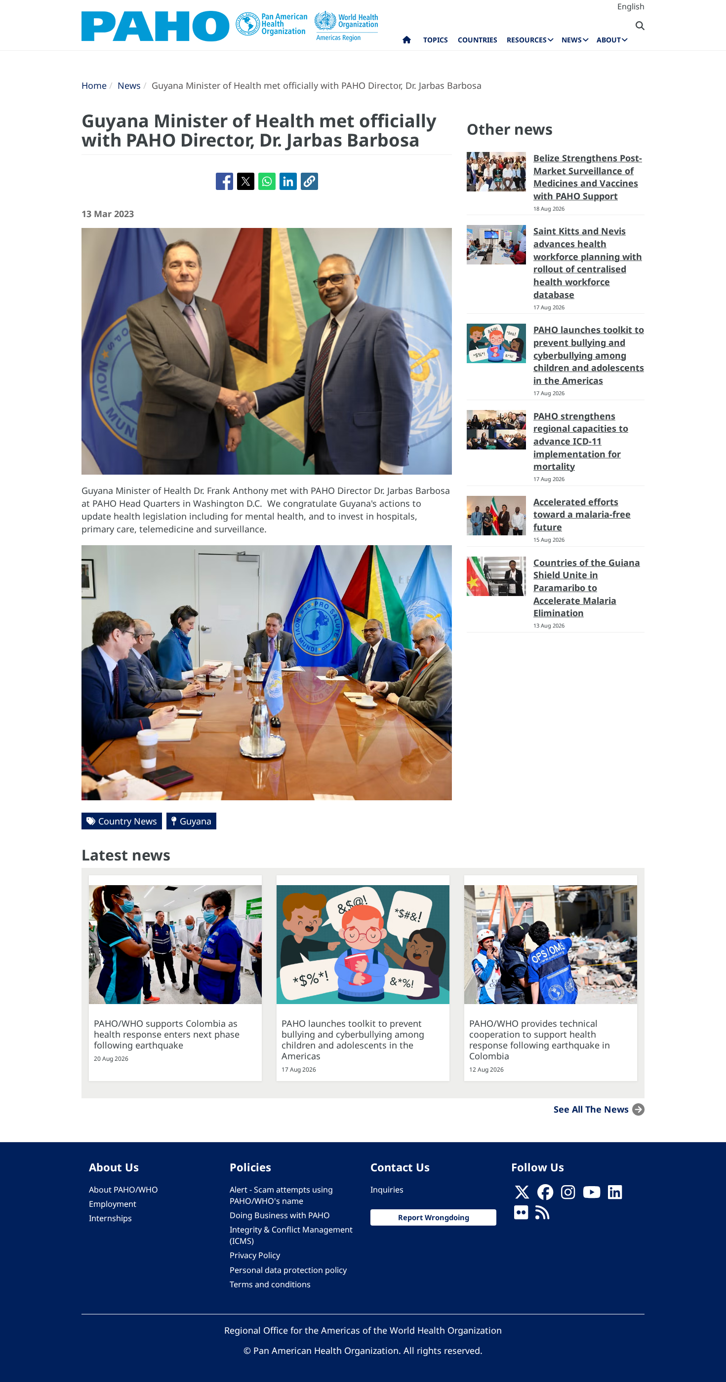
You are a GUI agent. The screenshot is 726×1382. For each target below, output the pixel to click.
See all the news (591, 1109)
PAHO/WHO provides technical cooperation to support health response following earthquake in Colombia (539, 1039)
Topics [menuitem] (435, 39)
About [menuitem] (609, 39)
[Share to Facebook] (224, 181)
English (631, 6)
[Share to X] (245, 181)
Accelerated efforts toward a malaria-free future (582, 514)
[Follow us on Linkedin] (615, 1195)
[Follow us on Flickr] (521, 1215)
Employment (112, 1203)
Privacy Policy (255, 1255)
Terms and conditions (270, 1284)
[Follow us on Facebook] (545, 1195)
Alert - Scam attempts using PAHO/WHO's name (281, 1195)
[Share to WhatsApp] (267, 181)
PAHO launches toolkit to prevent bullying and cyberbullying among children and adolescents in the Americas (588, 355)
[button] (309, 181)
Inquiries (386, 1189)
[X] (522, 1195)
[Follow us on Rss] (542, 1215)
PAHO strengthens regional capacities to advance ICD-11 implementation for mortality (580, 441)
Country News (127, 821)
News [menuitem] (572, 39)
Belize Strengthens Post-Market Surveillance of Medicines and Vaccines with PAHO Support (587, 177)
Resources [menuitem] (527, 39)
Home (94, 85)
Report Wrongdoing (433, 1217)
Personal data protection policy (288, 1270)
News (129, 85)
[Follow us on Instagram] (568, 1195)
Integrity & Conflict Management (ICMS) (291, 1235)
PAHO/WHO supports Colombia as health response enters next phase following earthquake (167, 1034)
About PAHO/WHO (123, 1189)
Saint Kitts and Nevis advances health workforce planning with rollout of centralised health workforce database (587, 262)
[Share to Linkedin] (288, 181)
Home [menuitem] (407, 42)
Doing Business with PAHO (280, 1215)
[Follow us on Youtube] (592, 1195)
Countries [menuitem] (477, 39)
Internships (110, 1218)
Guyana (195, 821)
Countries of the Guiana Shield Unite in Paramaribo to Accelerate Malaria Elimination (586, 588)
